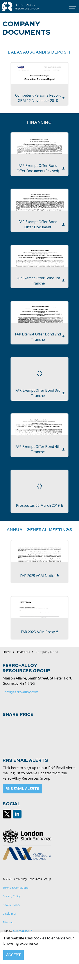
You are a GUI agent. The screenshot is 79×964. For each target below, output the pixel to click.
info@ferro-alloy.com (21, 692)
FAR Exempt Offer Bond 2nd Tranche (38, 337)
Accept (13, 955)
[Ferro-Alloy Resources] (20, 6)
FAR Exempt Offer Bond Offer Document (37, 224)
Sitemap (8, 922)
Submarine (21, 931)
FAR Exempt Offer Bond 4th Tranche (37, 449)
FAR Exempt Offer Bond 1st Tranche (38, 281)
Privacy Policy (12, 896)
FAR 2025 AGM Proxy (38, 631)
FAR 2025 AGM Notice (38, 575)
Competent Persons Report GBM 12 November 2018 (37, 98)
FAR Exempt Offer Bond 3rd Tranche (37, 393)
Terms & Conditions (16, 888)
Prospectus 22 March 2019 (38, 505)
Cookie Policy (11, 905)
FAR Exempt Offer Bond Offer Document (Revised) (38, 168)
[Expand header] (72, 6)
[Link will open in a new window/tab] (7, 814)
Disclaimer (9, 913)
